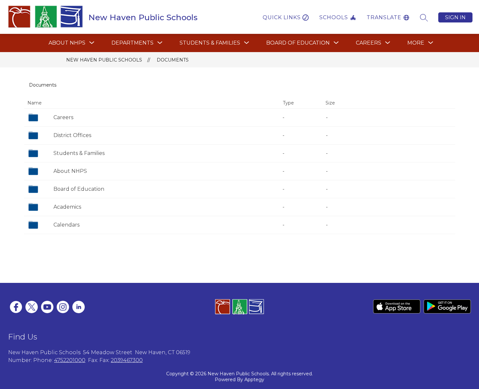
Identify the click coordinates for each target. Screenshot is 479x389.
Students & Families (79, 153)
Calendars (66, 225)
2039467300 (127, 360)
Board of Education (78, 189)
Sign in (455, 17)
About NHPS (70, 171)
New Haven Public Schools (104, 60)
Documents (173, 60)
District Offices (72, 135)
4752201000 (69, 360)
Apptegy (254, 379)
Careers (63, 117)
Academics (67, 207)
